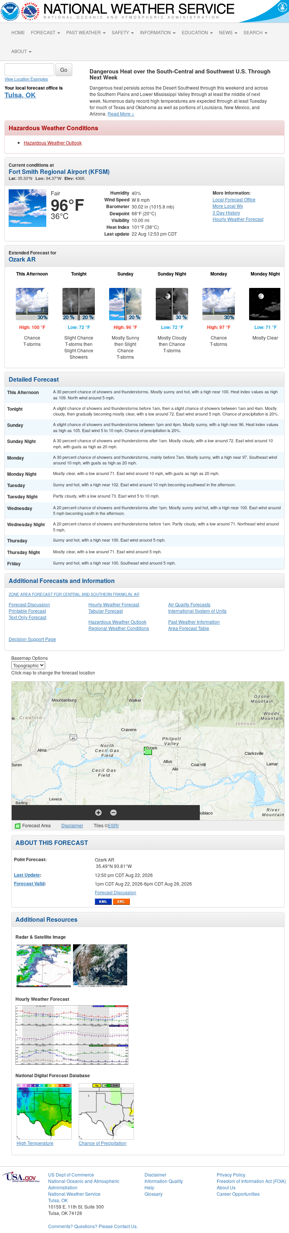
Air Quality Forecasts (189, 604)
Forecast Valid (29, 883)
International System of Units (197, 610)
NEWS (226, 32)
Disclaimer (72, 825)
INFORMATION (156, 32)
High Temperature (35, 1143)
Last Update (27, 874)
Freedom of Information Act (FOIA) (251, 1181)
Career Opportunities (238, 1193)
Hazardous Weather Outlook (53, 142)
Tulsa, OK (20, 95)
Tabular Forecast (105, 610)
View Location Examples (26, 79)
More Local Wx (228, 205)
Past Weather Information (194, 621)
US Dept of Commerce (71, 1174)
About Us (226, 1187)
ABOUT (19, 51)
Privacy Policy (231, 1174)
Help (149, 1187)
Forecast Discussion (29, 604)
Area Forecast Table (188, 628)
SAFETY (121, 32)
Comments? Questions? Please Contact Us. (93, 1226)
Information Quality (163, 1181)
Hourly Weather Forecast (113, 604)
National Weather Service (74, 1193)
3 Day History (226, 212)
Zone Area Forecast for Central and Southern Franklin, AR (74, 594)
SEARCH (253, 32)
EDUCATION (195, 32)
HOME (18, 32)
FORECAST (43, 32)
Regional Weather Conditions (118, 628)
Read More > (121, 113)
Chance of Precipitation (102, 1143)
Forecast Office (234, 199)
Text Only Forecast (27, 617)
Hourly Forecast (238, 219)
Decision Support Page (32, 639)
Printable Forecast (27, 610)
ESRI (113, 825)
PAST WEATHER (84, 32)
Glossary (153, 1193)
